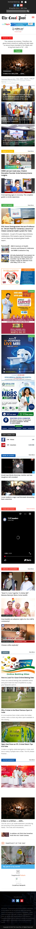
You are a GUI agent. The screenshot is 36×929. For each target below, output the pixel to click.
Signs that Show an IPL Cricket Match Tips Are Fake (17, 743)
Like (33, 437)
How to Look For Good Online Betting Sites (17, 676)
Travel (18, 49)
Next (32, 779)
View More (31, 149)
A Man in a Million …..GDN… (12, 819)
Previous (4, 779)
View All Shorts (30, 507)
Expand (31, 289)
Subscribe (31, 443)
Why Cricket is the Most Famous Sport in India (16, 709)
